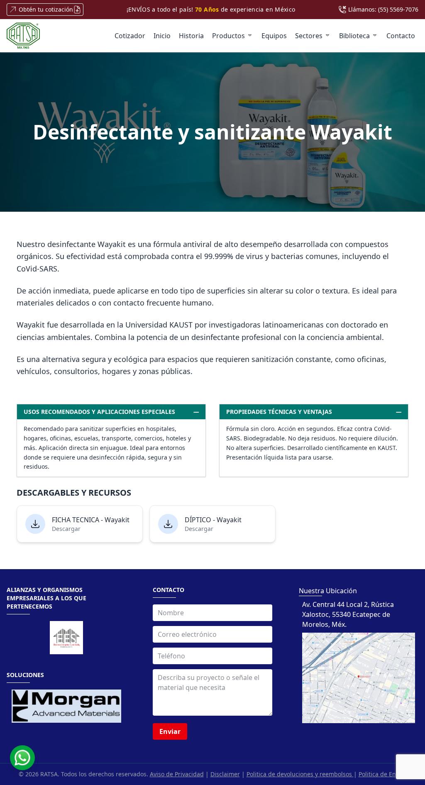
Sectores (308, 35)
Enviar (170, 731)
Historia (191, 35)
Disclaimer (225, 774)
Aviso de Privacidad (177, 774)
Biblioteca (354, 35)
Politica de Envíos (383, 774)
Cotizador (130, 35)
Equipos (274, 35)
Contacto (400, 35)
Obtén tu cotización (46, 9)
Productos (228, 35)
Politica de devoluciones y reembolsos (300, 774)
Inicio (162, 35)
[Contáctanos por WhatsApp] (22, 756)
